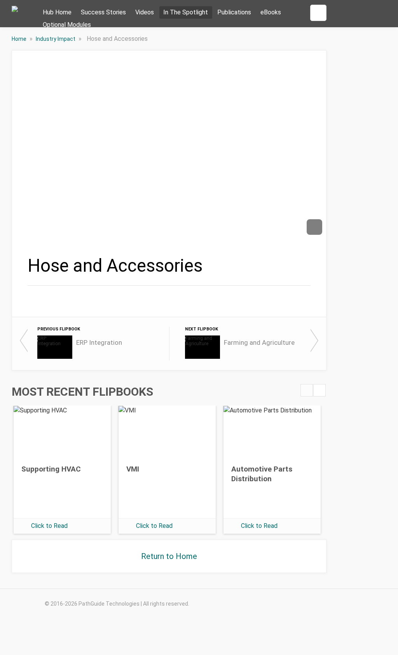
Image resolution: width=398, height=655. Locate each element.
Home (20, 39)
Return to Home (169, 556)
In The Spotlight (185, 12)
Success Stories (103, 12)
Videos (144, 12)
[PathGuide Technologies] (15, 15)
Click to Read (49, 525)
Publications (234, 12)
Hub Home (57, 12)
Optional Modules (67, 24)
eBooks (270, 12)
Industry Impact (56, 39)
